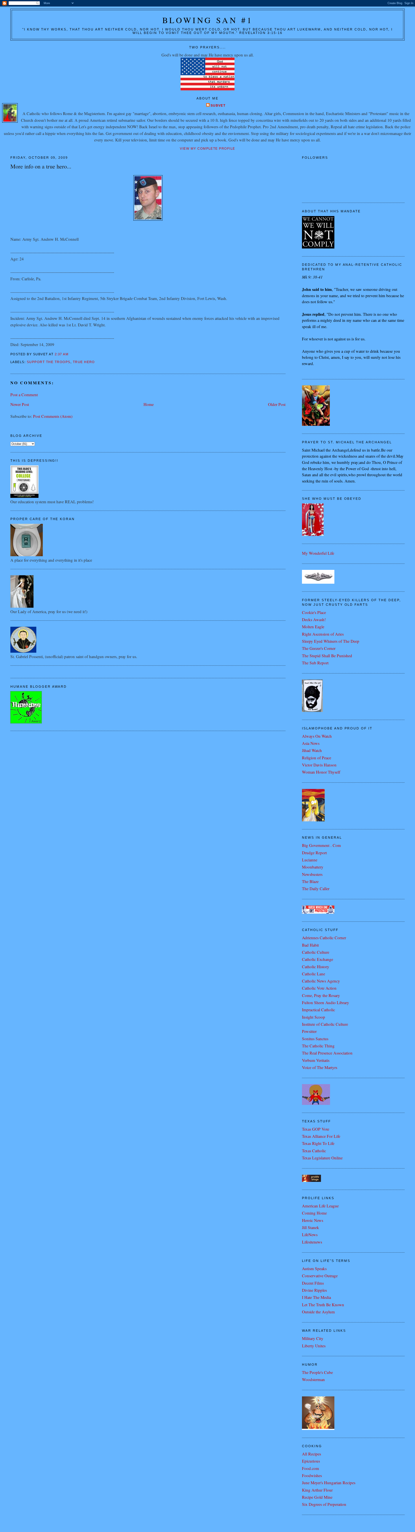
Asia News (310, 743)
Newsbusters (312, 874)
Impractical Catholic (318, 1009)
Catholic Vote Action (319, 988)
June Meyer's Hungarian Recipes (328, 1482)
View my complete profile (207, 148)
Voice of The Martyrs (319, 1067)
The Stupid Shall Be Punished (327, 655)
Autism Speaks (314, 1268)
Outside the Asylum (318, 1311)
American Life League (320, 1205)
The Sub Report (315, 662)
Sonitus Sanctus (315, 1038)
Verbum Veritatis (315, 1060)
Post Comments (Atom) (52, 416)
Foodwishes (312, 1475)
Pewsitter (309, 1031)
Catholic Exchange (317, 959)
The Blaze (310, 881)
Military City (312, 1338)
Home (149, 404)
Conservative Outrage (320, 1275)
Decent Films (313, 1283)
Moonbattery (312, 867)
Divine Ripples (314, 1290)
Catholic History (315, 966)
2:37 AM (62, 354)
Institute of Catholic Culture (325, 1024)
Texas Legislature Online (322, 1157)
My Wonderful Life (318, 553)
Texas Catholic (314, 1150)
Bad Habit (310, 945)
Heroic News (312, 1220)
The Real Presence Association (327, 1053)
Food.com (310, 1468)
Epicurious (311, 1461)
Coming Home (314, 1213)
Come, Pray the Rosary (321, 995)
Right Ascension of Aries (323, 634)
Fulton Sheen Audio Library (325, 1002)
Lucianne (309, 859)
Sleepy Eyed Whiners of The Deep (330, 641)
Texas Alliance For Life (321, 1136)
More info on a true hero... (40, 166)
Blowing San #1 (207, 20)
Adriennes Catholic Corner (324, 937)
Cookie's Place (314, 612)
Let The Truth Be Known (323, 1304)
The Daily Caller (315, 888)
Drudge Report (314, 852)
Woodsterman (313, 1379)
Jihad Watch (312, 750)
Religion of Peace (316, 757)
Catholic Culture (315, 952)
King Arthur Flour (317, 1490)
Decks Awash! (314, 619)
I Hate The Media (316, 1297)
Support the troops (48, 362)
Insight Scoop (313, 1017)
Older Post (277, 404)
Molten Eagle (313, 626)
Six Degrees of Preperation (324, 1504)
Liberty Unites (314, 1345)
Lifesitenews (312, 1242)
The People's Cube (317, 1372)
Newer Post (19, 404)
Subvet (218, 105)
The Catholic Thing (318, 1045)
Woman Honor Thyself (321, 772)
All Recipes (311, 1454)
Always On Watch (317, 736)
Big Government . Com (321, 845)
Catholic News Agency (321, 981)
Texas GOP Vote (315, 1129)
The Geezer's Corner (318, 648)
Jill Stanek (310, 1227)
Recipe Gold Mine (317, 1497)
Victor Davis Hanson (319, 765)
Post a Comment (24, 394)
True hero (84, 362)
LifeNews (310, 1234)
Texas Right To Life (318, 1143)
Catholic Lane (313, 973)
